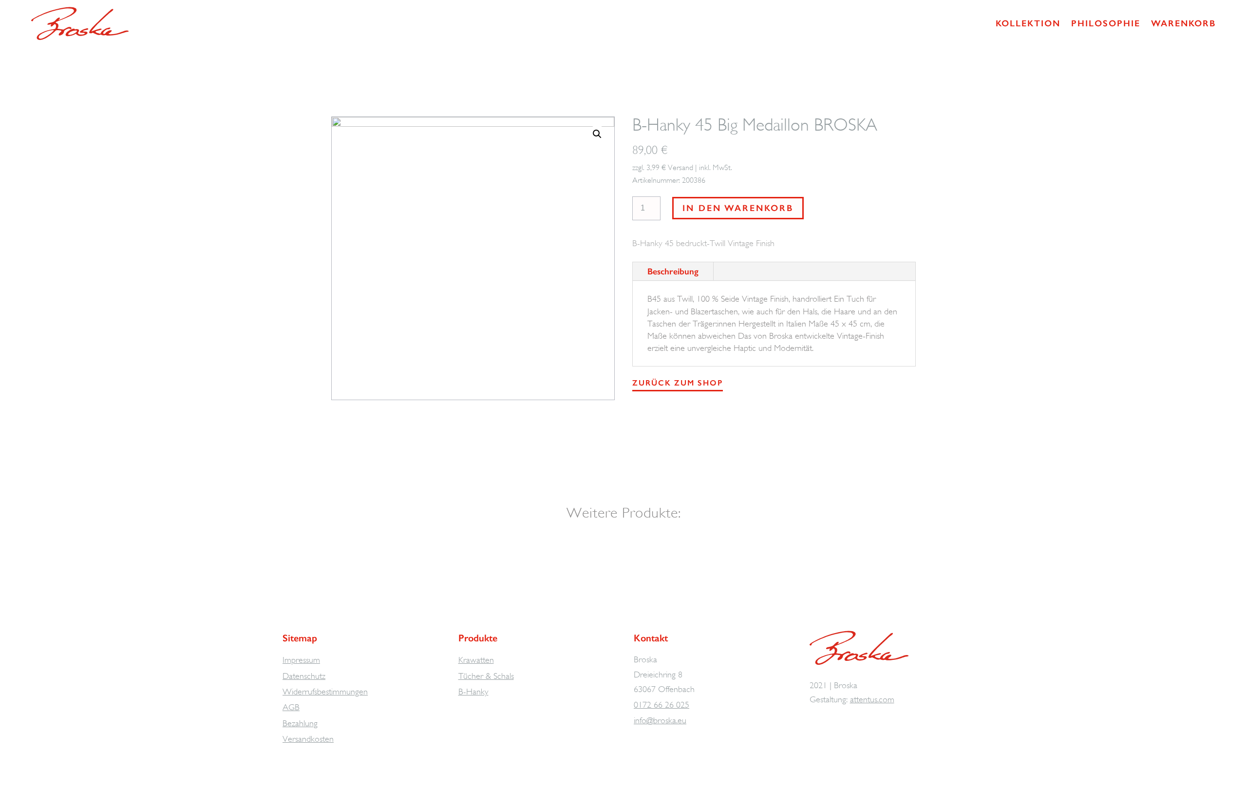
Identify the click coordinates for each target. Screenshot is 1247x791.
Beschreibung (673, 271)
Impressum (301, 660)
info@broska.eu (660, 720)
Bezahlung (300, 723)
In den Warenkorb (738, 208)
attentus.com (872, 699)
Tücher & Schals (486, 676)
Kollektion (1028, 23)
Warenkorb (1183, 23)
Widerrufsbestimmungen (325, 691)
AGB (291, 707)
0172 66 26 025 (661, 705)
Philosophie (1105, 23)
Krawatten (476, 660)
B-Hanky (473, 691)
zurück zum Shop (677, 382)
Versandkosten (308, 739)
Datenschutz (304, 676)
